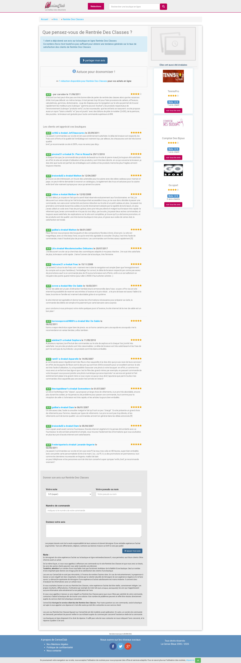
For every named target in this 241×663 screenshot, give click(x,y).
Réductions (96, 6)
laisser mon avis (133, 551)
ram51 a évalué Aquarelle (65, 359)
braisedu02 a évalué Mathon (66, 175)
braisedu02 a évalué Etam (65, 426)
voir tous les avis (173, 110)
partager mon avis (95, 60)
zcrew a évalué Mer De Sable (67, 286)
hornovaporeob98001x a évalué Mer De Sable (76, 321)
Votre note (51, 489)
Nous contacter (54, 650)
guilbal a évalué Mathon (64, 229)
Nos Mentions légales (57, 644)
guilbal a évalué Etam (63, 407)
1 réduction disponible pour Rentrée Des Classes (83, 81)
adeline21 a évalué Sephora (66, 340)
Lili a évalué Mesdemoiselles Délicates (72, 248)
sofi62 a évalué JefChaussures (68, 133)
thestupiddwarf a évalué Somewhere (71, 388)
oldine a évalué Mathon (64, 194)
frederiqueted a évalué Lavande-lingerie (73, 444)
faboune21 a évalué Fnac (65, 264)
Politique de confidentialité (60, 647)
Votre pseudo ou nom (107, 489)
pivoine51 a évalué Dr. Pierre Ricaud (71, 154)
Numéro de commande (58, 505)
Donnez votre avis (55, 522)
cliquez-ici (190, 660)
